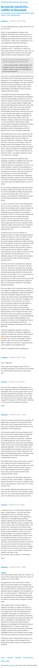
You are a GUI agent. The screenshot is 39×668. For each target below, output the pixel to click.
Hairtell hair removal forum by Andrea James (14, 2)
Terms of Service (28, 657)
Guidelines (18, 657)
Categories (10, 657)
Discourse (12, 665)
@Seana (3, 572)
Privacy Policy (5, 661)
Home (3, 657)
